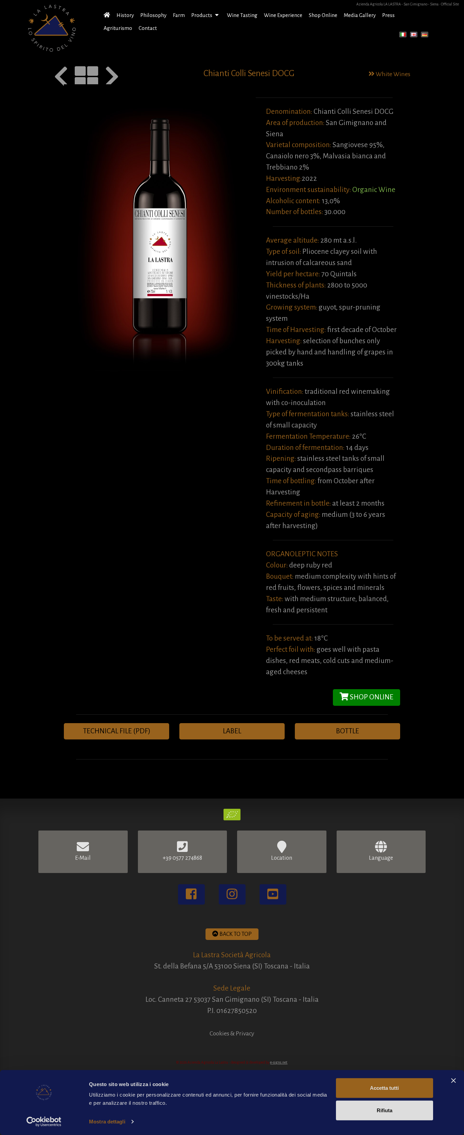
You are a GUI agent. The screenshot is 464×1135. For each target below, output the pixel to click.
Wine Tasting (242, 15)
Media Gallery (360, 15)
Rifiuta (384, 1110)
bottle (347, 731)
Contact (148, 28)
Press (388, 15)
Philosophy (153, 15)
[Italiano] (404, 35)
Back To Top (235, 934)
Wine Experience (283, 15)
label (232, 731)
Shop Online (323, 15)
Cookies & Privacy (232, 1033)
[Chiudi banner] (453, 1080)
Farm (179, 15)
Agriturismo (118, 28)
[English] (415, 35)
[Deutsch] (425, 35)
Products (202, 15)
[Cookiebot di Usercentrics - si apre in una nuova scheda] (44, 1122)
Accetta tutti (384, 1088)
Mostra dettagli (107, 1121)
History (125, 15)
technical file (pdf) (116, 731)
